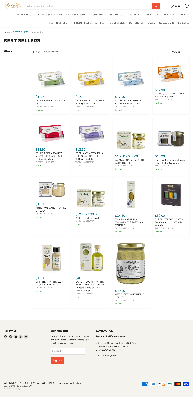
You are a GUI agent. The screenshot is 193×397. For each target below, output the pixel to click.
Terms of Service (65, 383)
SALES (151, 23)
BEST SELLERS (21, 32)
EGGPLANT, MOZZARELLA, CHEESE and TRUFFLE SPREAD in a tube (89, 156)
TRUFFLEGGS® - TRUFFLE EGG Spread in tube (89, 102)
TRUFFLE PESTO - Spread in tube (50, 102)
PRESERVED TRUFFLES (176, 14)
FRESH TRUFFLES (57, 23)
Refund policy (80, 383)
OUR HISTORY (10, 383)
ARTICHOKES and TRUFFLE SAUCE (129, 296)
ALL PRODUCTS (25, 14)
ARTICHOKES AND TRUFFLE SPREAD (51, 209)
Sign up (57, 360)
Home (7, 32)
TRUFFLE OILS (152, 14)
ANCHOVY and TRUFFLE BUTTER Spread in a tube (128, 102)
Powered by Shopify (12, 389)
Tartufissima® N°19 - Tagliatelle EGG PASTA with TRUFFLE (129, 222)
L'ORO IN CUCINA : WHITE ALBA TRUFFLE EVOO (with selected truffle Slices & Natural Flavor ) (90, 286)
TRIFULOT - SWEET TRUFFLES (87, 23)
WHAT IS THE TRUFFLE (29, 383)
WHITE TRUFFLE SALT (87, 218)
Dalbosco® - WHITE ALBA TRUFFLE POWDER (49, 283)
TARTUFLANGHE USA (45, 106)
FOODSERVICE (117, 23)
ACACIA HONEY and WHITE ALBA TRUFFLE (130, 161)
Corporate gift (166, 23)
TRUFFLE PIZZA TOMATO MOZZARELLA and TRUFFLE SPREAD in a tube (50, 156)
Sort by (36, 52)
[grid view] (184, 52)
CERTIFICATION (48, 383)
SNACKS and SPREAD (50, 14)
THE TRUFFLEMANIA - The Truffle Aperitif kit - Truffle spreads (169, 222)
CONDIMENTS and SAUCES (107, 14)
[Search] (156, 6)
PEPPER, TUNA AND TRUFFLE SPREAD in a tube (171, 95)
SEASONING (133, 14)
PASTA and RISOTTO (77, 14)
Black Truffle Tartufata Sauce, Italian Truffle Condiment (170, 161)
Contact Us (183, 23)
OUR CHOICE (136, 23)
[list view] (187, 52)
